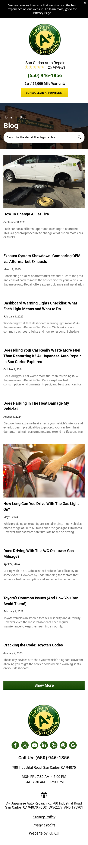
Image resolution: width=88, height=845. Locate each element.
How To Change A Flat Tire (26, 214)
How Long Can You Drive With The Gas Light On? (41, 506)
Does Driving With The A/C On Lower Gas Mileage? (38, 553)
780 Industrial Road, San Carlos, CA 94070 (44, 768)
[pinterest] (63, 745)
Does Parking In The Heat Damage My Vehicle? (36, 406)
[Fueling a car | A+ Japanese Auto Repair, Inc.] (43, 470)
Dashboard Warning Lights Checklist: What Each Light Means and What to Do (40, 306)
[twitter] (25, 745)
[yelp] (53, 745)
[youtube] (34, 745)
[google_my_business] (73, 745)
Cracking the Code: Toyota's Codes (33, 645)
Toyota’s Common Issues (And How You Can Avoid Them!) (40, 601)
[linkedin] (44, 745)
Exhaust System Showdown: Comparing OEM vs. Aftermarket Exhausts (42, 259)
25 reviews (56, 67)
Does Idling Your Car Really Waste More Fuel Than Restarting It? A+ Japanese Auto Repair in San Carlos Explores (42, 356)
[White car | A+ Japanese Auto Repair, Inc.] (43, 181)
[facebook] (15, 745)
